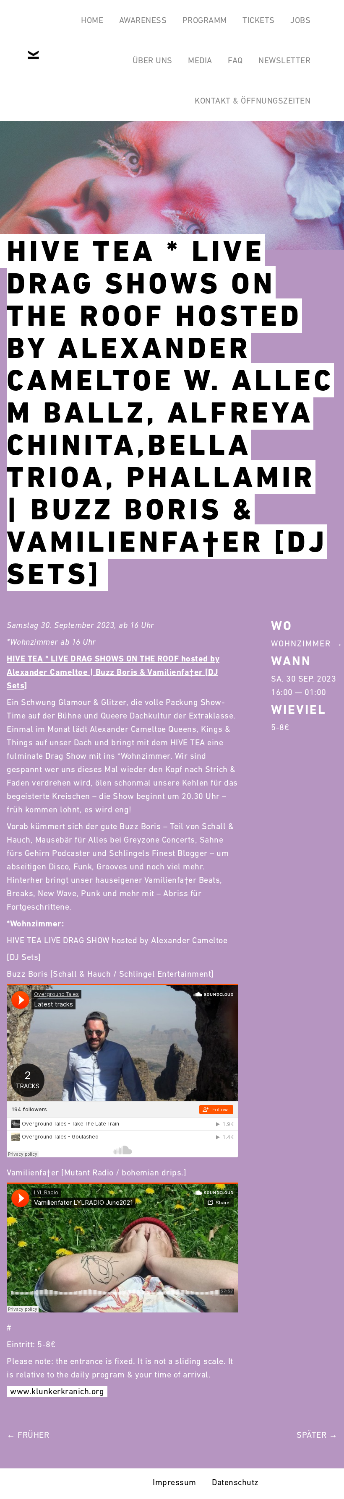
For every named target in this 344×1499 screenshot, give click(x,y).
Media (200, 60)
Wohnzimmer (301, 643)
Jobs (300, 20)
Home (92, 20)
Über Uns (152, 60)
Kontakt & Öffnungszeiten (252, 100)
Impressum (174, 1482)
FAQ (235, 60)
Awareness (143, 20)
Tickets (258, 20)
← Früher (28, 1434)
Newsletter (284, 60)
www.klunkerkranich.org (57, 1391)
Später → (317, 1434)
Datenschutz (235, 1482)
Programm (204, 20)
